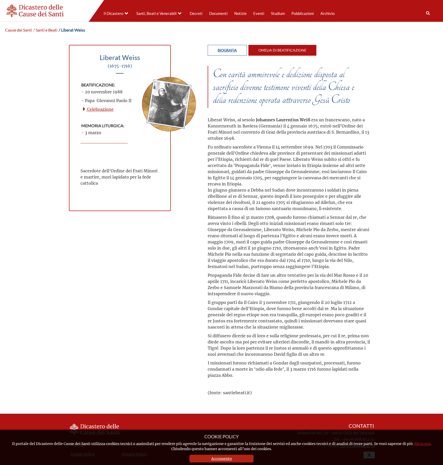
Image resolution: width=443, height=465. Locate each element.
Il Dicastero (113, 13)
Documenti (218, 13)
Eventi (258, 13)
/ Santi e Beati (45, 30)
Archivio (327, 13)
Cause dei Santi (18, 30)
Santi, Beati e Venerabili (156, 13)
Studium (278, 13)
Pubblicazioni (302, 13)
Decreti (196, 13)
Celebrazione (100, 109)
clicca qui (422, 443)
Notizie (240, 13)
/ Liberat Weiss (72, 30)
